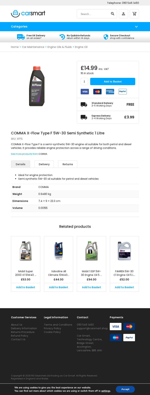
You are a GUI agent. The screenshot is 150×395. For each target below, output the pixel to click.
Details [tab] (20, 164)
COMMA (43, 153)
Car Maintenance (33, 47)
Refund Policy (19, 336)
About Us (16, 325)
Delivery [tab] (44, 164)
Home (15, 47)
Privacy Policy (52, 328)
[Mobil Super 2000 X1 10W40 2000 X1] (25, 251)
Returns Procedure (23, 332)
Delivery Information (24, 328)
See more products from (25, 153)
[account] (123, 13)
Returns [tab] (68, 164)
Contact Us (18, 339)
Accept (125, 389)
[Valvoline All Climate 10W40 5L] (58, 251)
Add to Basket (113, 81)
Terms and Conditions (58, 325)
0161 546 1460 (130, 3)
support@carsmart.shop (92, 328)
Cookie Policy (52, 332)
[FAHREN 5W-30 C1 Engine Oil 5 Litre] (124, 251)
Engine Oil (81, 47)
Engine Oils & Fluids (60, 47)
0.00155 (43, 208)
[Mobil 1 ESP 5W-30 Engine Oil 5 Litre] (91, 251)
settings (105, 391)
